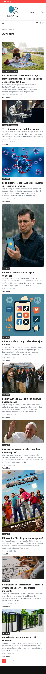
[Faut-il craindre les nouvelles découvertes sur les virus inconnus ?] (23, 162)
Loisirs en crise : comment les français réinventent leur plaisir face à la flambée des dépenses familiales (22, 78)
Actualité (6, 71)
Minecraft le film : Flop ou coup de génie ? (22, 538)
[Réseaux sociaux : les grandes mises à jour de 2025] (23, 315)
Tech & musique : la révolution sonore (20, 129)
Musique (14, 125)
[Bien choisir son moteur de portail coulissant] (23, 620)
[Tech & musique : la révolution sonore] (23, 111)
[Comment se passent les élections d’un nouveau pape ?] (23, 431)
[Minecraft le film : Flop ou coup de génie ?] (23, 501)
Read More (6, 97)
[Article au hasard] (37, 23)
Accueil (4, 30)
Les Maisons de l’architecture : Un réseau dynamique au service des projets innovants (22, 587)
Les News (14, 71)
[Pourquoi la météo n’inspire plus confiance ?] (23, 235)
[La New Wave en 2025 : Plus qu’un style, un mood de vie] (23, 378)
